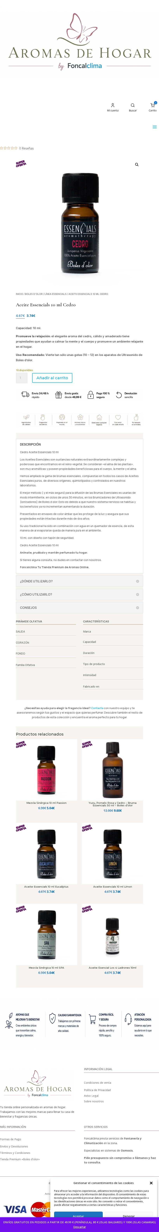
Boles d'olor (34, 294)
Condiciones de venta (97, 1082)
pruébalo (39, 552)
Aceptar (78, 1216)
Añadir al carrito (52, 378)
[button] (151, 1183)
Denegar (129, 1216)
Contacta (97, 708)
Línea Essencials (56, 294)
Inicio (19, 294)
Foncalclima (28, 567)
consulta (46, 560)
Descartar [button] (79, 1227)
